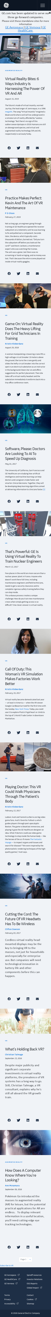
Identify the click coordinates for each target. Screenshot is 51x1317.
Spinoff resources (34, 1275)
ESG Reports (32, 1284)
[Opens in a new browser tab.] (9, 148)
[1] (44, 490)
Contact (30, 1295)
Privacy (7, 1299)
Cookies (32, 1299)
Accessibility (11, 1304)
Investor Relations (34, 1279)
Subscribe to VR (6, 1266)
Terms (7, 1295)
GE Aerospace (14, 27)
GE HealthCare (32, 29)
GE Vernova (32, 27)
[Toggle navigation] (43, 5)
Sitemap (30, 1304)
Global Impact (34, 1288)
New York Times (22, 709)
